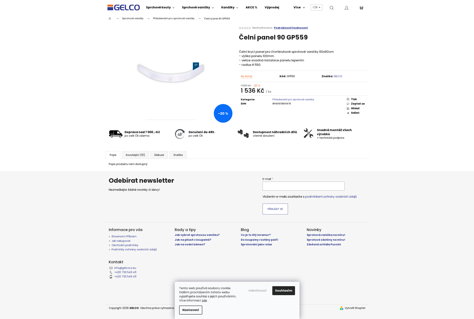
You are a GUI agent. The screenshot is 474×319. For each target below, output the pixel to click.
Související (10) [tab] (135, 155)
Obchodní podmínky (125, 245)
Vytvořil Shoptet (355, 308)
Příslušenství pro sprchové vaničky (293, 99)
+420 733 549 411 (125, 272)
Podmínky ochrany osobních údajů (134, 249)
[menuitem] (160, 7)
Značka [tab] (178, 155)
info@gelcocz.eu (125, 268)
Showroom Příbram (124, 236)
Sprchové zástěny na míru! (326, 239)
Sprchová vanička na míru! (326, 235)
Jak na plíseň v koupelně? (193, 239)
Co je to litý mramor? (256, 235)
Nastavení (190, 310)
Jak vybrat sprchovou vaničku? (197, 235)
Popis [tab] (113, 155)
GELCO (338, 76)
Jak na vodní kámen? (190, 244)
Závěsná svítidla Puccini (324, 244)
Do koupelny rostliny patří (259, 239)
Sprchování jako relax (256, 244)
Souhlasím (283, 290)
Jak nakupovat (121, 241)
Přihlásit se (275, 209)
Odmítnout (257, 290)
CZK (315, 7)
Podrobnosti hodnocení (291, 28)
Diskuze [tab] (159, 155)
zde (204, 300)
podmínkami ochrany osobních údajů (331, 197)
